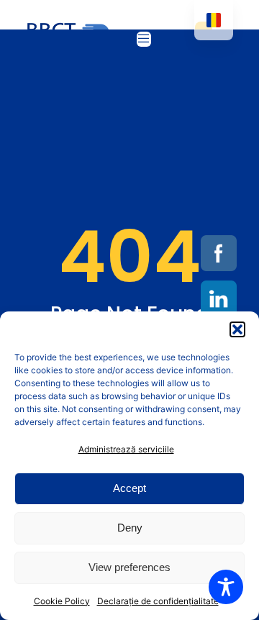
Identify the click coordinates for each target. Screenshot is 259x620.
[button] (237, 329)
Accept (129, 488)
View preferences (129, 567)
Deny (129, 527)
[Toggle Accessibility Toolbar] (226, 587)
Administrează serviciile (126, 449)
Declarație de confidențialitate (158, 601)
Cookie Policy (62, 601)
